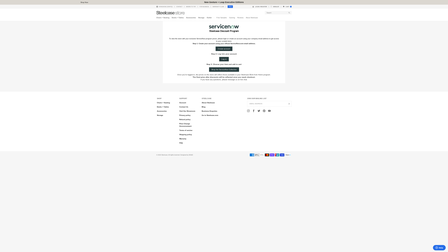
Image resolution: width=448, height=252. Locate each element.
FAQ (181, 143)
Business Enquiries (209, 111)
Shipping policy (185, 134)
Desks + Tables (163, 107)
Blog (203, 107)
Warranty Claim (218, 6)
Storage (160, 115)
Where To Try (191, 6)
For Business (204, 6)
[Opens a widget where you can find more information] (439, 248)
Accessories (162, 111)
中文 (230, 6)
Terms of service (185, 130)
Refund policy (185, 119)
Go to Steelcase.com (210, 115)
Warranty (182, 139)
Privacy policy (185, 115)
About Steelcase (208, 103)
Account (182, 103)
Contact (179, 6)
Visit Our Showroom (187, 111)
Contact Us (183, 107)
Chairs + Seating (163, 103)
